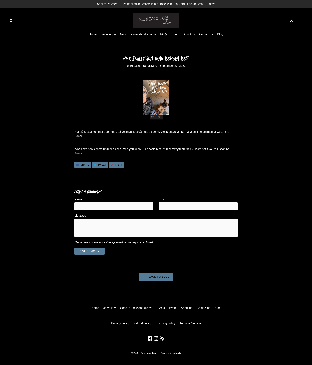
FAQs (163, 34)
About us (189, 34)
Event (175, 34)
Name (78, 199)
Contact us (206, 34)
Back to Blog (159, 276)
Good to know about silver (137, 34)
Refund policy (142, 323)
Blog (220, 34)
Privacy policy (120, 323)
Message (80, 215)
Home (93, 34)
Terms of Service (190, 323)
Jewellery (107, 34)
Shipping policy (165, 323)
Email (162, 199)
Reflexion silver (148, 353)
